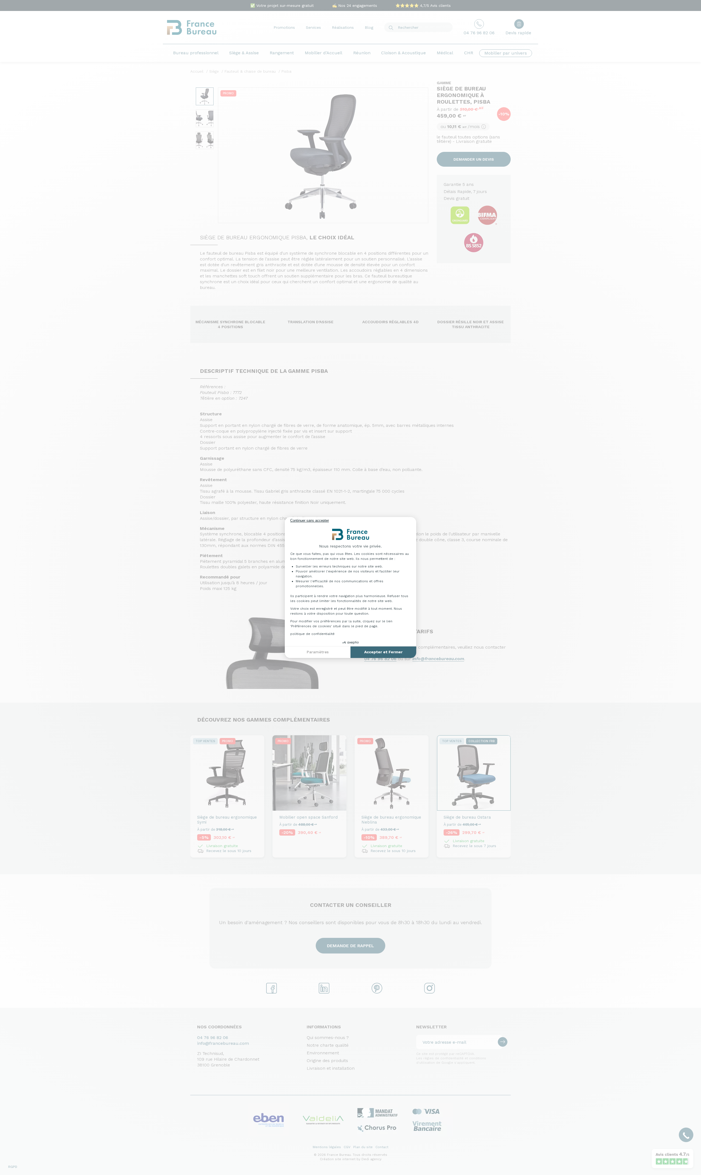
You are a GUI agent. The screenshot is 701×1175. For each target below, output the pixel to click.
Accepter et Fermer (383, 652)
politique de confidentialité (312, 634)
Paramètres (318, 652)
